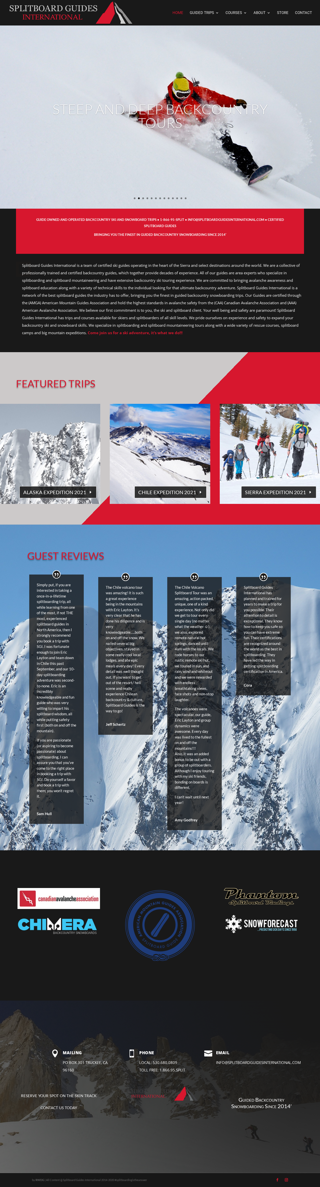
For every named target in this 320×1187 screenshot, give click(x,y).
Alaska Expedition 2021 (54, 492)
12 (181, 198)
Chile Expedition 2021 (167, 492)
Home (177, 13)
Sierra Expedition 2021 (275, 492)
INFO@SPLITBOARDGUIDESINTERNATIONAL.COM (226, 220)
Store (282, 13)
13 (185, 198)
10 (173, 198)
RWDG (40, 1180)
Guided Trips (202, 13)
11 (177, 198)
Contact (303, 13)
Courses (234, 13)
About (260, 13)
